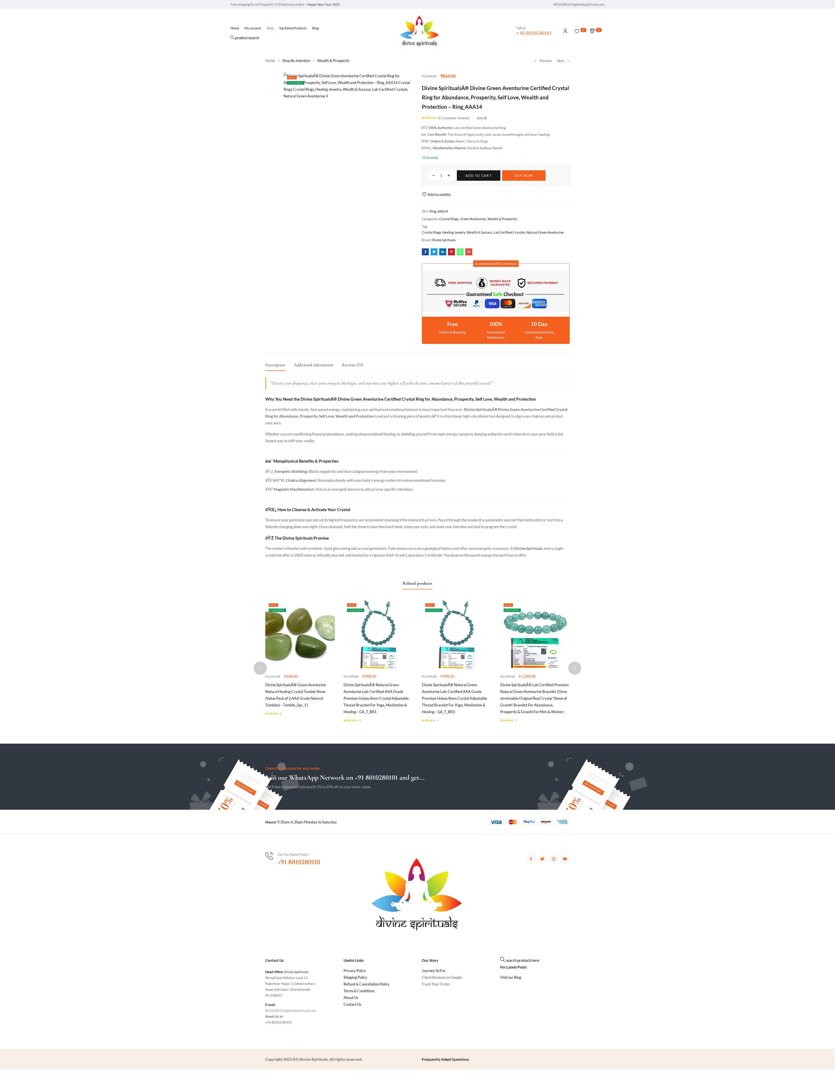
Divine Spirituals (444, 240)
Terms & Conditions (359, 991)
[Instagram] (553, 859)
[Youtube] (565, 859)
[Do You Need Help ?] (269, 856)
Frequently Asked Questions (445, 1059)
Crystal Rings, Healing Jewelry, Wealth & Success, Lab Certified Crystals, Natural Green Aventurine (493, 232)
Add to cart (478, 175)
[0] (577, 31)
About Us (351, 997)
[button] (496, 263)
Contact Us (352, 1004)
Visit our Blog (510, 977)
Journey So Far (434, 970)
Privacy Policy (355, 970)
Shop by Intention (296, 60)
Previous (545, 61)
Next (560, 61)
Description (275, 365)
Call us (521, 28)
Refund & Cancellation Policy (366, 984)
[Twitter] (542, 859)
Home (270, 60)
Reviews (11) (352, 365)
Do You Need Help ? (293, 854)
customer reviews (454, 118)
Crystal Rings (449, 219)
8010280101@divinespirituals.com (290, 1010)
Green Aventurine (473, 219)
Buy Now (523, 175)
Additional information (313, 365)
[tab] (279, 366)
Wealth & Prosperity (333, 60)
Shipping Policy (355, 977)
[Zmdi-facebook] (531, 859)
